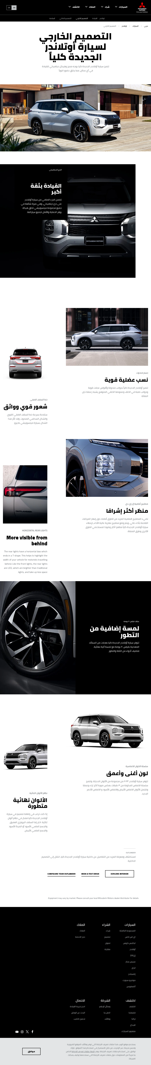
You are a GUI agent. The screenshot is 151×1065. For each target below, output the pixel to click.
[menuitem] (118, 7)
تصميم (107, 937)
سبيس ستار (130, 962)
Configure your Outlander (61, 874)
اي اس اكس (130, 937)
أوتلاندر (133, 949)
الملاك (82, 931)
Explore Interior (119, 874)
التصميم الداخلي (65, 18)
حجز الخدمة (80, 937)
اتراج (134, 968)
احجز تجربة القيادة (77, 1006)
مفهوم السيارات (128, 1031)
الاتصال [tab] (80, 1000)
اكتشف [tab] (131, 1000)
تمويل (107, 943)
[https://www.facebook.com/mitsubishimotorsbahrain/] (32, 1031)
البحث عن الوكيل (78, 1013)
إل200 (133, 955)
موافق (31, 1051)
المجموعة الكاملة (128, 931)
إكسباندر (132, 974)
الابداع (133, 1025)
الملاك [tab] (81, 925)
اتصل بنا (107, 1013)
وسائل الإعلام (104, 1006)
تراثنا (134, 1019)
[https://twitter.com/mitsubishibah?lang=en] (27, 1031)
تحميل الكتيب (79, 1019)
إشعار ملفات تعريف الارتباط (83, 1051)
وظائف (107, 1019)
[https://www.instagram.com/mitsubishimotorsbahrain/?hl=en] (22, 1032)
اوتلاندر (102, 18)
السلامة (52, 18)
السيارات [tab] (130, 925)
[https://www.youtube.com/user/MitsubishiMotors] (16, 1032)
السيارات (135, 26)
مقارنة (107, 949)
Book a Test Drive (90, 874)
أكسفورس (131, 986)
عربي (146, 26)
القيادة (94, 18)
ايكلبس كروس (129, 943)
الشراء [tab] (106, 925)
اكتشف (132, 1006)
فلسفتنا (132, 1013)
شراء (108, 931)
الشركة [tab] (105, 1000)
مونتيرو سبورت (129, 980)
